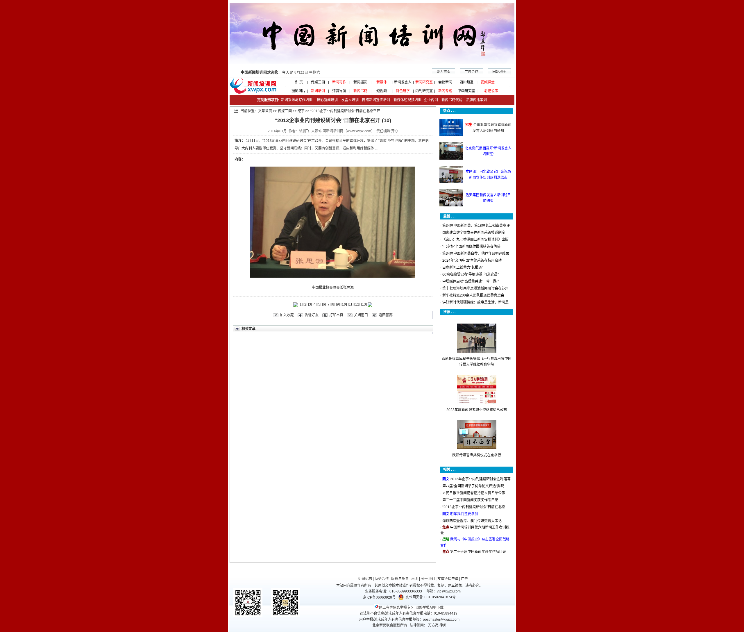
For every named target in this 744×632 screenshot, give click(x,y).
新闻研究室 (424, 82)
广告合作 (471, 72)
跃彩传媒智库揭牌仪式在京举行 (476, 455)
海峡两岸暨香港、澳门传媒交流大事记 (472, 521)
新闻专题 (445, 91)
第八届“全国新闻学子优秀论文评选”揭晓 (473, 486)
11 (351, 304)
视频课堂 (488, 82)
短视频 (381, 91)
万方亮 (433, 625)
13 (364, 304)
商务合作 (382, 579)
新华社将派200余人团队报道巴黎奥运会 (473, 295)
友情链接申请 (447, 579)
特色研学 (403, 91)
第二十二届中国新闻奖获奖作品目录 (470, 500)
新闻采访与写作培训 (296, 100)
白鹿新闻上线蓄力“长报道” (462, 267)
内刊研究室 (424, 91)
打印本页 (336, 315)
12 (357, 304)
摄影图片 (296, 91)
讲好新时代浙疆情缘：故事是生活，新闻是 (475, 302)
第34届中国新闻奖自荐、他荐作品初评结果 (475, 253)
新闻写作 (339, 82)
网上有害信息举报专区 (396, 608)
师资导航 (339, 91)
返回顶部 (386, 315)
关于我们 (428, 579)
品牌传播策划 (475, 100)
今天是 (280, 72)
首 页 (297, 82)
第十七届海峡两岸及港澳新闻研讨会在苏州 (475, 288)
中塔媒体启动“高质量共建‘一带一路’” (470, 281)
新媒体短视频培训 (407, 100)
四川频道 (466, 82)
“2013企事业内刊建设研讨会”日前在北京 (473, 507)
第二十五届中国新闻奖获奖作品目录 (478, 552)
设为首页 (443, 72)
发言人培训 (350, 100)
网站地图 (499, 72)
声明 (414, 579)
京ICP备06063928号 (379, 597)
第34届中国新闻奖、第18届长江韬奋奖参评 (476, 226)
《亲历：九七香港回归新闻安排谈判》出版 (475, 240)
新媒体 (381, 82)
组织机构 (365, 579)
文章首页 (265, 111)
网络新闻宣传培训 (376, 100)
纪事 (301, 111)
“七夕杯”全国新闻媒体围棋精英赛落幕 (471, 246)
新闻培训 (318, 91)
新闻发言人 (403, 82)
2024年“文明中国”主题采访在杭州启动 (472, 260)
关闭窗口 (361, 315)
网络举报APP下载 (429, 608)
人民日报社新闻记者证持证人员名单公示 (473, 493)
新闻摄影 (360, 82)
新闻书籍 (360, 91)
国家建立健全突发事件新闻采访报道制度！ (475, 233)
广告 (464, 579)
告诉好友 (312, 315)
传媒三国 (318, 82)
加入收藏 (287, 315)
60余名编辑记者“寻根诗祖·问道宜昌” (470, 274)
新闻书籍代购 (450, 100)
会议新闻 (445, 82)
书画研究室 (466, 91)
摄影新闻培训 (327, 100)
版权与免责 (400, 579)
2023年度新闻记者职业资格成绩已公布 (476, 410)
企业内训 (429, 100)
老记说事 (491, 91)
